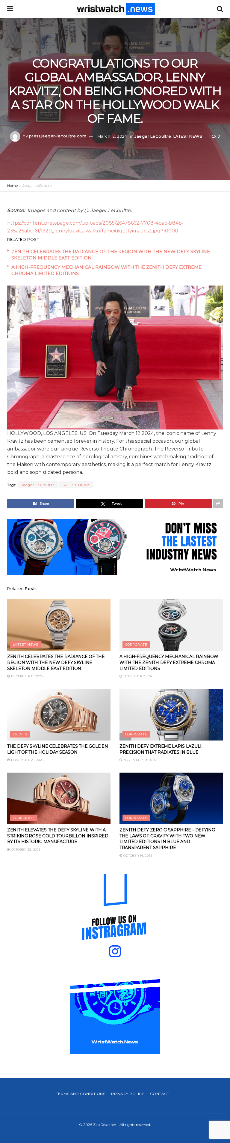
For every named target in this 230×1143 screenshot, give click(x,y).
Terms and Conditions (80, 1093)
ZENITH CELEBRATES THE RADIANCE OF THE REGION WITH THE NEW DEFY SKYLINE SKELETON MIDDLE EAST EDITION (56, 662)
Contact (159, 1093)
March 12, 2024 (112, 135)
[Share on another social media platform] (218, 503)
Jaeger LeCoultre (152, 135)
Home (12, 185)
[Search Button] (220, 9)
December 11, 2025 (26, 676)
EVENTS (20, 734)
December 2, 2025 (138, 676)
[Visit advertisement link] (115, 547)
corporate (136, 644)
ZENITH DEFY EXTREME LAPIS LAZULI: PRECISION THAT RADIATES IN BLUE (160, 749)
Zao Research (104, 1124)
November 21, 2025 (26, 760)
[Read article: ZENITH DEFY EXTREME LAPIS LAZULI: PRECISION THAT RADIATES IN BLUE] (171, 715)
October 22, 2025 (25, 849)
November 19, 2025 (139, 760)
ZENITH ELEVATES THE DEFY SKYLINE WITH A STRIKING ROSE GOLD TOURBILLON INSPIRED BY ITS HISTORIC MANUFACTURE (57, 835)
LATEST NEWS (187, 135)
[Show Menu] (10, 9)
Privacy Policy (127, 1093)
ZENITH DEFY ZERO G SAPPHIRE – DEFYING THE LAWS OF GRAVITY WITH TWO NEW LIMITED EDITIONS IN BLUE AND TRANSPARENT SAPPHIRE (167, 838)
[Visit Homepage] (115, 9)
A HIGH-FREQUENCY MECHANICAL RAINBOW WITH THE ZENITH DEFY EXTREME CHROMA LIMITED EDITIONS (168, 662)
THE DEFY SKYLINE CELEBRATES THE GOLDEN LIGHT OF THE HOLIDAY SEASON (57, 749)
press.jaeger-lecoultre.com (58, 135)
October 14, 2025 (137, 855)
